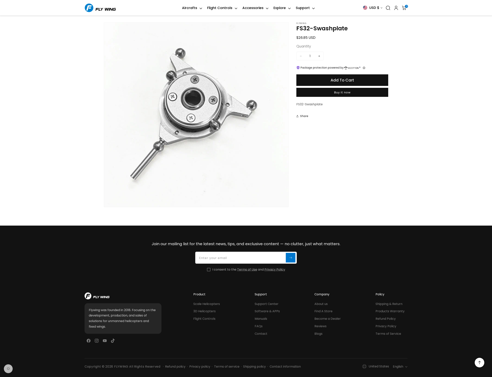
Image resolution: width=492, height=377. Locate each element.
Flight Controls (204, 318)
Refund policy (175, 367)
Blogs (318, 333)
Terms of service (226, 367)
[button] (189, 8)
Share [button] (304, 116)
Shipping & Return (389, 304)
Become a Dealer (327, 318)
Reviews (320, 326)
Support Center (266, 304)
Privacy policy (199, 367)
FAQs (259, 326)
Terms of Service (388, 333)
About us (321, 304)
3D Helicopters (204, 311)
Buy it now (342, 92)
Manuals (261, 318)
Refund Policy (386, 318)
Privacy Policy (274, 269)
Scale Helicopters (206, 304)
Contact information (285, 367)
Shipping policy (254, 367)
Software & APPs (267, 311)
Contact (261, 333)
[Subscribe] (290, 258)
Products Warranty (390, 311)
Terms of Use (247, 269)
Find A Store (323, 311)
